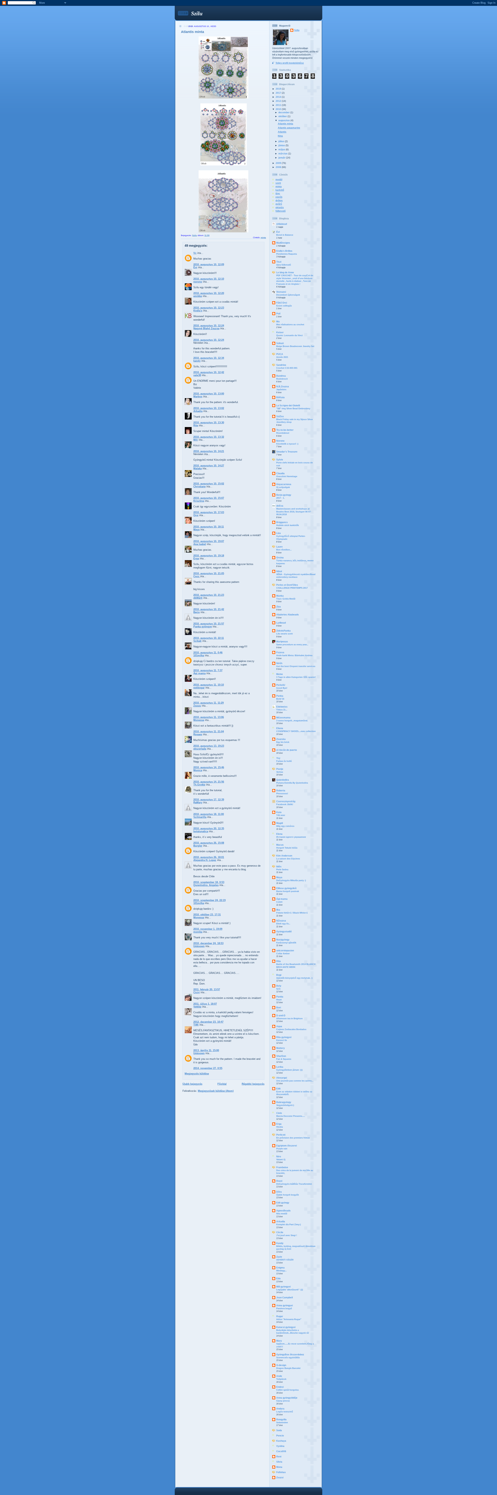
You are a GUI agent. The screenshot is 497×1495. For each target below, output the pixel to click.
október (283, 116)
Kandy (279, 1243)
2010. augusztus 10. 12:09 (208, 264)
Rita (195, 425)
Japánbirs (281, 389)
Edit (278, 1088)
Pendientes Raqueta (286, 254)
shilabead (281, 224)
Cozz (196, 576)
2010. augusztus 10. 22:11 (208, 638)
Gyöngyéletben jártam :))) (289, 1070)
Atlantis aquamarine (289, 127)
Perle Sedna (282, 869)
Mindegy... (281, 1270)
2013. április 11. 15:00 (206, 1050)
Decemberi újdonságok (288, 295)
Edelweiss (282, 706)
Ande (279, 1376)
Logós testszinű (284, 1411)
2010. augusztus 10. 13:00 (208, 393)
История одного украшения (291, 837)
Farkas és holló (284, 761)
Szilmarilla (199, 817)
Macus (280, 845)
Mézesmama (283, 717)
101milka (198, 655)
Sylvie (279, 459)
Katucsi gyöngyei (285, 1327)
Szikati (197, 640)
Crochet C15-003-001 (286, 368)
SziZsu (280, 416)
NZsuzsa (281, 920)
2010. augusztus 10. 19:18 (208, 555)
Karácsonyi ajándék (286, 942)
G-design (281, 1365)
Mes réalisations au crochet (290, 324)
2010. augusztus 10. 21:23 (208, 595)
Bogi (278, 975)
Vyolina (280, 1446)
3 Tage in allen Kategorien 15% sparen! (296, 677)
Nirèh (279, 663)
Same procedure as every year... (292, 644)
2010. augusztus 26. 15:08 (208, 842)
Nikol (279, 571)
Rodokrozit (282, 379)
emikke (197, 296)
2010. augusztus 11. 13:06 (208, 717)
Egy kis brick (282, 742)
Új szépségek (283, 487)
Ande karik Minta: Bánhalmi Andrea (294, 655)
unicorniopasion (285, 950)
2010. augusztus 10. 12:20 (208, 293)
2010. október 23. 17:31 (207, 914)
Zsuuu (197, 705)
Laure (279, 546)
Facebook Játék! (284, 804)
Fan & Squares (283, 1059)
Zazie (279, 1256)
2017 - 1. (280, 498)
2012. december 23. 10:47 (208, 1021)
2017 (279, 93)
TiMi (196, 1024)
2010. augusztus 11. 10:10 (208, 684)
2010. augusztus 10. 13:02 (208, 408)
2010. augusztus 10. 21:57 (208, 623)
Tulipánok (281, 1379)
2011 (279, 105)
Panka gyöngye (202, 626)
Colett (279, 902)
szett (278, 183)
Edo (278, 1278)
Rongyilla (281, 1419)
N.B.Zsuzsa (282, 386)
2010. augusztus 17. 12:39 (208, 799)
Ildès (279, 866)
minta (263, 237)
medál (278, 179)
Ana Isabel (199, 544)
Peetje (279, 769)
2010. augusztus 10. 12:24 (208, 325)
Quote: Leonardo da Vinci (289, 335)
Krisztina (198, 500)
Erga (196, 558)
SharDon (281, 1056)
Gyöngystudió (284, 931)
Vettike (197, 1006)
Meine (279, 674)
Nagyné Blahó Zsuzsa (206, 328)
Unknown (199, 946)
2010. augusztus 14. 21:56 (208, 781)
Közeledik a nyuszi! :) (287, 444)
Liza (278, 533)
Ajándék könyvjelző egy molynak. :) (294, 978)
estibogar (199, 687)
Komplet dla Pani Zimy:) (288, 1224)
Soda (279, 1430)
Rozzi (279, 1181)
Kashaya (281, 1441)
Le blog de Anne (285, 272)
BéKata (280, 397)
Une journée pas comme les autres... (294, 1081)
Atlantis (282, 132)
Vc (194, 253)
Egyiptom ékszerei (286, 1145)
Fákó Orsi (281, 302)
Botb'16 (280, 699)
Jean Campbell (284, 1297)
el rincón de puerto (286, 750)
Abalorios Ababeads (287, 614)
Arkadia (197, 411)
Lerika (279, 1067)
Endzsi (280, 1387)
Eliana (279, 728)
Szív (278, 989)
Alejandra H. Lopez (204, 860)
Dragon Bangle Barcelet (288, 1368)
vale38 (197, 375)
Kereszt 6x (281, 1040)
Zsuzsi (279, 1477)
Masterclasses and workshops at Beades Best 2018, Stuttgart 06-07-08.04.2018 (293, 512)
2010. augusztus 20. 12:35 (208, 828)
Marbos (197, 396)
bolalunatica (200, 831)
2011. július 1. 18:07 (205, 1003)
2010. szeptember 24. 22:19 (209, 900)
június (282, 145)
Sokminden (282, 1422)
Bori (278, 1007)
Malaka (197, 468)
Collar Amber (283, 953)
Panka (279, 696)
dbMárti (197, 597)
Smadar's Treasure (286, 451)
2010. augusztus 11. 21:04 (208, 731)
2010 (279, 109)
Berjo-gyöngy (283, 495)
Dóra (279, 1191)
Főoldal (222, 1083)
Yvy (278, 758)
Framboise (282, 1167)
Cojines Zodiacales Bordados (291, 1029)
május (282, 149)
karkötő (279, 190)
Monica (197, 770)
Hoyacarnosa (283, 484)
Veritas (279, 772)
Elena (279, 834)
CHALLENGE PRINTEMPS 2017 (292, 588)
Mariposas (282, 641)
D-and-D (280, 1015)
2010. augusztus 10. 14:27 (208, 465)
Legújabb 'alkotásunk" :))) (289, 1289)
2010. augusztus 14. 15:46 (208, 767)
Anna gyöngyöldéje (286, 1397)
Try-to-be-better (285, 430)
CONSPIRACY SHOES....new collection (296, 731)
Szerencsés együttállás (288, 1357)
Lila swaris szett (284, 633)
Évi (195, 267)
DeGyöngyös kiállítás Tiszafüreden (294, 1184)
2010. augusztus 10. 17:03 (208, 512)
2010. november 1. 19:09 (207, 928)
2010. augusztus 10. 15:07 (208, 498)
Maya (196, 529)
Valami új (280, 1159)
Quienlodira (282, 780)
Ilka (278, 909)
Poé (278, 313)
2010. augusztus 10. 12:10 (208, 278)
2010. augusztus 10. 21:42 (208, 609)
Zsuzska (281, 739)
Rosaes (197, 734)
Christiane (199, 486)
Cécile (279, 1232)
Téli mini (280, 815)
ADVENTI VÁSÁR (285, 1260)
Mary (279, 1340)
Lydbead (281, 622)
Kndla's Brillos (284, 251)
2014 (279, 97)
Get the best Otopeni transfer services (295, 666)
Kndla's (197, 310)
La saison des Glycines (288, 858)
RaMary (197, 802)
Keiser (280, 332)
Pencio (280, 1435)
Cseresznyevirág (285, 801)
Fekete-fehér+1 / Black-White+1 (292, 913)
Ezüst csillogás (284, 306)
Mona (279, 1467)
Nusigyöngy (282, 939)
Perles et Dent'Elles (287, 585)
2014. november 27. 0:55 (207, 1068)
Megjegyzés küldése (197, 1073)
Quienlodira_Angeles (206, 885)
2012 (279, 101)
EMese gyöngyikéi (286, 888)
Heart (279, 999)
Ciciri (196, 992)
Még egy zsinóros (285, 826)
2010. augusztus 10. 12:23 (208, 307)
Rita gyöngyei (283, 1037)
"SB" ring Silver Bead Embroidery (293, 408)
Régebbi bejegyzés (253, 1083)
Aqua (279, 1026)
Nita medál (281, 1213)
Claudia (280, 473)
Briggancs (282, 522)
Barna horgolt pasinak (287, 891)
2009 (279, 163)
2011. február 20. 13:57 (206, 989)
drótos (279, 200)
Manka (280, 595)
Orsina (280, 557)
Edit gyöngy (282, 1202)
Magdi (279, 823)
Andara (280, 1408)
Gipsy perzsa (283, 1401)
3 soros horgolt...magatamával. (292, 720)
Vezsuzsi (281, 292)
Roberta (280, 790)
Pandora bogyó (284, 1308)
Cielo (279, 1113)
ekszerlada (199, 748)
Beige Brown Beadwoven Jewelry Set (295, 346)
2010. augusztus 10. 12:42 (208, 372)
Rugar (279, 1316)
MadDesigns (283, 242)
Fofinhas (281, 1472)
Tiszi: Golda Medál (285, 599)
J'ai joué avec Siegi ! (286, 1235)
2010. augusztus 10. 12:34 (208, 357)
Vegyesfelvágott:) (285, 1105)
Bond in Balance (284, 235)
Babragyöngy (283, 1102)
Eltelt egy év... (283, 923)
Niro (278, 1156)
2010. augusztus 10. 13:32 (208, 436)
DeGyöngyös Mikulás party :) (291, 880)
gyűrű (278, 204)
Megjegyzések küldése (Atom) (216, 1090)
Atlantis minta (285, 123)
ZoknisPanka (283, 630)
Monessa (198, 720)
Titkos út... (281, 710)
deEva (279, 505)
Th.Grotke (199, 784)
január (282, 157)
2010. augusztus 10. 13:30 (208, 422)
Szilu (196, 13)
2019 (279, 88)
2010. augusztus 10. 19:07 (208, 541)
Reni (278, 1456)
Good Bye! (281, 688)
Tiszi (278, 261)
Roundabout (282, 433)
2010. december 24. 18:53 (208, 943)
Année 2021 (282, 357)
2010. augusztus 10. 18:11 (208, 526)
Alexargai (281, 1077)
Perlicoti (280, 1134)
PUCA (279, 354)
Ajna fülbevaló (283, 265)
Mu (278, 321)
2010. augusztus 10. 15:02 (208, 483)
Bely (278, 986)
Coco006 (281, 1451)
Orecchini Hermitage (286, 476)
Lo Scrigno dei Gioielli (288, 405)
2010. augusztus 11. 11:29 (208, 702)
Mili (195, 439)
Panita (279, 996)
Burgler (197, 845)
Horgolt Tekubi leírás (286, 848)
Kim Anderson (284, 855)
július (281, 141)
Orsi (195, 515)
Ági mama (199, 673)
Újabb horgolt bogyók (287, 1195)
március (283, 153)
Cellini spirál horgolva (287, 1390)
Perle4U (280, 685)
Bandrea (281, 376)
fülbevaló (280, 211)
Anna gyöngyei (284, 1305)
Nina (280, 136)
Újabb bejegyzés (192, 1083)
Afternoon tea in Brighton (289, 1018)
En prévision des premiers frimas (293, 1138)
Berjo (196, 612)
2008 (279, 167)
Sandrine (281, 365)
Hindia (279, 1127)
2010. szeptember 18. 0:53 (208, 882)
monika (197, 931)
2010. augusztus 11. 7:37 (207, 670)
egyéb (278, 197)
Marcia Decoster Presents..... (290, 1116)
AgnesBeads (283, 1210)
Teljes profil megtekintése (289, 63)
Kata (279, 812)
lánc (277, 193)
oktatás (279, 207)
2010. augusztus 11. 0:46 (207, 652)
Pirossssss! (282, 793)
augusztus (284, 120)
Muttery (280, 1048)
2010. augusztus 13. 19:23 (208, 745)
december (284, 112)
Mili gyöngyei (283, 1286)
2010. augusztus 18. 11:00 (208, 814)
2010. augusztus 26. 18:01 (208, 857)
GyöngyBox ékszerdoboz (290, 1354)
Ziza (278, 606)
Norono (280, 441)
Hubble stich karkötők (287, 525)
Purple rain (281, 1148)
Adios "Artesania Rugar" (288, 1319)
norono (197, 281)
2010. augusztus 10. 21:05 (208, 573)
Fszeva (280, 652)
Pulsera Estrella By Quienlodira (292, 783)
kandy (197, 360)
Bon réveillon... (284, 550)
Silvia (279, 1461)
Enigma (280, 1267)
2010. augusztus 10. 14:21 (208, 451)
